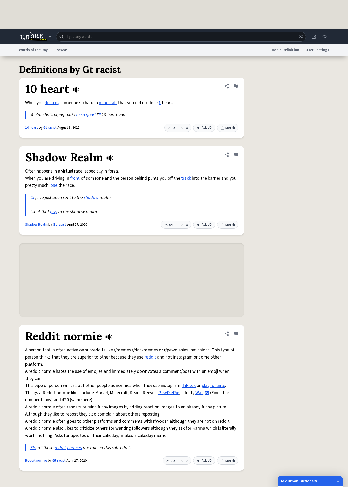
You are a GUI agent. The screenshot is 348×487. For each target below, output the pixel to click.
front (75, 178)
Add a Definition (285, 50)
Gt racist (50, 127)
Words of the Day (33, 50)
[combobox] (181, 37)
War (199, 393)
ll (100, 115)
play (205, 385)
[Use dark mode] (324, 36)
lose (53, 185)
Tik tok (189, 385)
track (186, 178)
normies (74, 448)
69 (207, 393)
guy (53, 212)
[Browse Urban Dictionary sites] (36, 36)
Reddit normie (36, 460)
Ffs (33, 448)
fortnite (217, 385)
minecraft (108, 102)
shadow (91, 197)
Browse (60, 50)
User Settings (317, 50)
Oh (32, 197)
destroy (52, 102)
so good (88, 115)
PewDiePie (168, 393)
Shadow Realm (36, 224)
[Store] (313, 36)
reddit (150, 357)
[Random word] (301, 37)
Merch (230, 128)
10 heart (31, 127)
